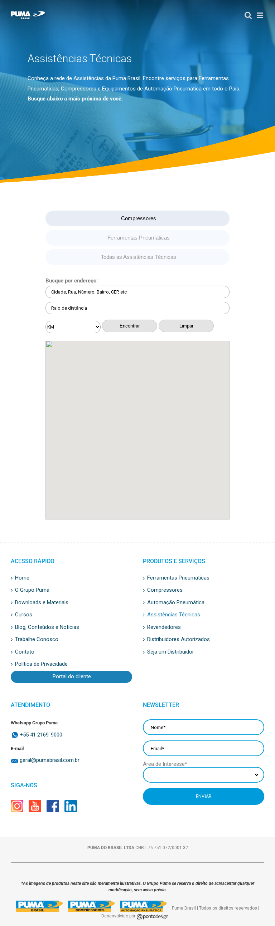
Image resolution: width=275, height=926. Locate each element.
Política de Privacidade (41, 664)
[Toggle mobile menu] (258, 15)
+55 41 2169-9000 (41, 735)
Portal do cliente (72, 676)
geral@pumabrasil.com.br (49, 760)
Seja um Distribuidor (170, 652)
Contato (24, 652)
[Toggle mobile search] (245, 15)
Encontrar (130, 326)
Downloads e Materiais (41, 602)
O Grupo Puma (32, 590)
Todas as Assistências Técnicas (138, 257)
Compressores (138, 218)
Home (22, 578)
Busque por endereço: (71, 280)
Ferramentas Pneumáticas (138, 238)
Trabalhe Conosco (36, 639)
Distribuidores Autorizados (178, 639)
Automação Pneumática (175, 602)
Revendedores (164, 627)
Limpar (186, 326)
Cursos (23, 614)
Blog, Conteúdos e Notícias (47, 627)
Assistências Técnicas (173, 614)
